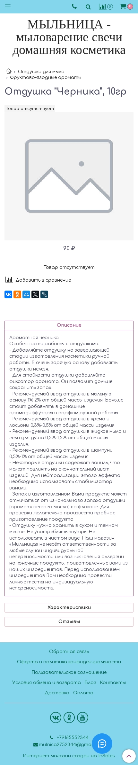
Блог (90, 682)
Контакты (113, 682)
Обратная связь (69, 651)
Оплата (83, 693)
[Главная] (9, 71)
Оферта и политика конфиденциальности (69, 662)
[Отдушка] (69, 176)
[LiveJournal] (44, 294)
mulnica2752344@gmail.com (72, 744)
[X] (35, 294)
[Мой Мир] (26, 294)
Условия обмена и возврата (46, 682)
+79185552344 (72, 737)
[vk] (55, 717)
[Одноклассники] (17, 294)
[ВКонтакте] (8, 294)
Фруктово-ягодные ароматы (46, 77)
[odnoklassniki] (69, 717)
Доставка (57, 693)
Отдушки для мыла (41, 71)
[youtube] (82, 717)
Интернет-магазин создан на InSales (69, 756)
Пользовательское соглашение (69, 672)
